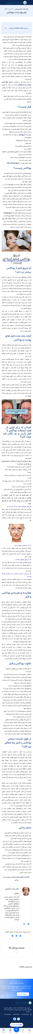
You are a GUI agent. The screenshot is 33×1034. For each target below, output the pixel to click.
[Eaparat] (28, 924)
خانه (29, 1032)
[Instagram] (24, 924)
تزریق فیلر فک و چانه (13, 163)
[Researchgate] (14, 1019)
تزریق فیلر (22, 135)
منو (23, 1032)
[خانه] (29, 1030)
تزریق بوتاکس (7, 213)
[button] (5, 28)
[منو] (23, 1030)
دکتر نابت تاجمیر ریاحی (23, 877)
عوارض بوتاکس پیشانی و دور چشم (16, 411)
